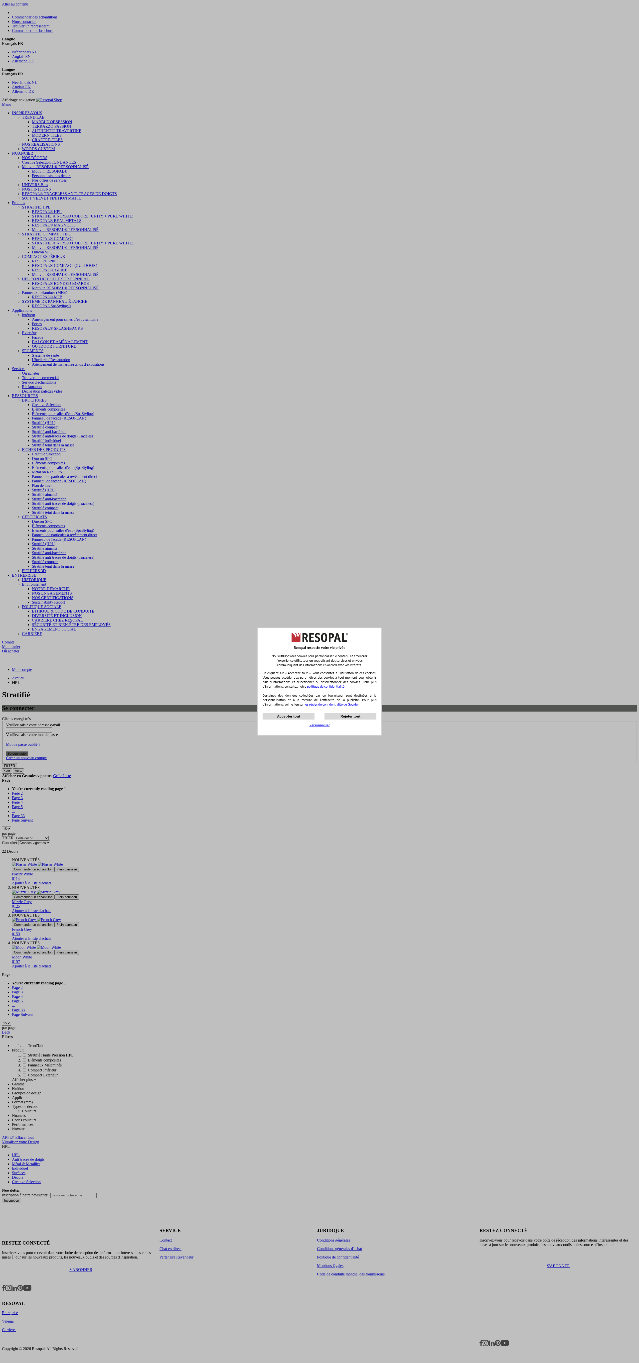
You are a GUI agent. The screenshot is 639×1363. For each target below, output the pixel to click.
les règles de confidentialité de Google (331, 705)
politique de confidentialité (325, 687)
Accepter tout (288, 716)
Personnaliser (320, 725)
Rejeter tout (350, 716)
